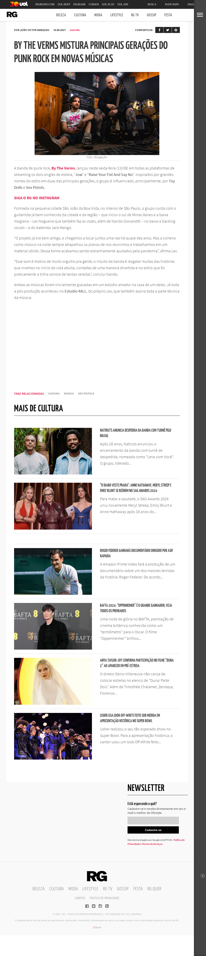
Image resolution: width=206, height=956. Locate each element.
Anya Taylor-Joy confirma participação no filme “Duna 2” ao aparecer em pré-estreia (137, 663)
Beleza (61, 15)
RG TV (135, 15)
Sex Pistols (86, 393)
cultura (54, 393)
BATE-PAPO (172, 4)
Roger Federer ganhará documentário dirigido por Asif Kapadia (136, 553)
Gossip (151, 15)
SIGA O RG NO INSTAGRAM (36, 197)
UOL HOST (64, 4)
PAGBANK (79, 4)
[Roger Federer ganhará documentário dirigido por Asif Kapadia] (53, 593)
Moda (98, 15)
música (69, 393)
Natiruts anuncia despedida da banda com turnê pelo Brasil (135, 433)
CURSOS (94, 4)
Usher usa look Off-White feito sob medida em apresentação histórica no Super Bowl (130, 718)
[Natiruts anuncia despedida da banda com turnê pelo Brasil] (53, 473)
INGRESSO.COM (45, 4)
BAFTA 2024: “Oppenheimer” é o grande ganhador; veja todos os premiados (136, 608)
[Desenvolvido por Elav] (97, 929)
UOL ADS (122, 4)
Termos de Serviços (152, 843)
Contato (80, 898)
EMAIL (192, 4)
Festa (168, 15)
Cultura (80, 15)
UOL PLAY (108, 4)
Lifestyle (116, 15)
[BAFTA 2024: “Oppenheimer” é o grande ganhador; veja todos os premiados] (53, 648)
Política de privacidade (104, 898)
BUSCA (152, 4)
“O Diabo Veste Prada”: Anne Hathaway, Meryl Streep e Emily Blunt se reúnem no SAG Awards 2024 (135, 488)
